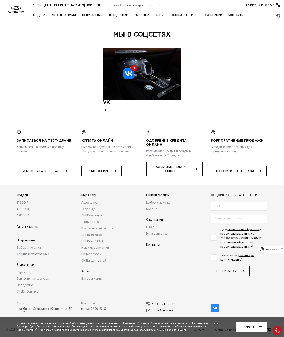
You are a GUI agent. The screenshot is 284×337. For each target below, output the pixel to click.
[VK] (142, 74)
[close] (282, 249)
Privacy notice (272, 249)
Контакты (236, 15)
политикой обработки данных (77, 323)
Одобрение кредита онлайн (170, 169)
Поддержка (25, 285)
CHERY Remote (91, 234)
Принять (248, 326)
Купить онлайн (98, 171)
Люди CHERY (90, 222)
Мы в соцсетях (156, 233)
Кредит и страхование (33, 254)
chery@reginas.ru (162, 310)
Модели (39, 15)
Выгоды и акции (92, 278)
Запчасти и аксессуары (33, 278)
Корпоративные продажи (235, 171)
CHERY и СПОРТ (92, 241)
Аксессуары (89, 202)
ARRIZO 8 (23, 215)
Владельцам (118, 15)
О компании (213, 15)
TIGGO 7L (23, 209)
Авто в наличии (64, 15)
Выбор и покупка (29, 247)
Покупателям (92, 15)
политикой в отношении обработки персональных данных (240, 242)
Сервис (22, 272)
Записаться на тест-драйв (41, 171)
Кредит (151, 209)
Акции (161, 15)
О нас (150, 227)
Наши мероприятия (95, 247)
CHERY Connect (27, 291)
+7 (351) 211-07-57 (163, 304)
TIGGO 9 (22, 202)
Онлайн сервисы (185, 15)
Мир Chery (142, 15)
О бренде (88, 209)
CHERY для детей (93, 260)
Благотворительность (97, 228)
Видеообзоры (91, 254)
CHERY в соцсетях (94, 215)
